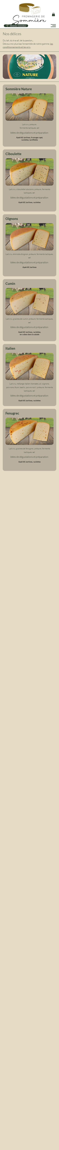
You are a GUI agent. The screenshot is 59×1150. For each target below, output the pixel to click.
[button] (53, 14)
